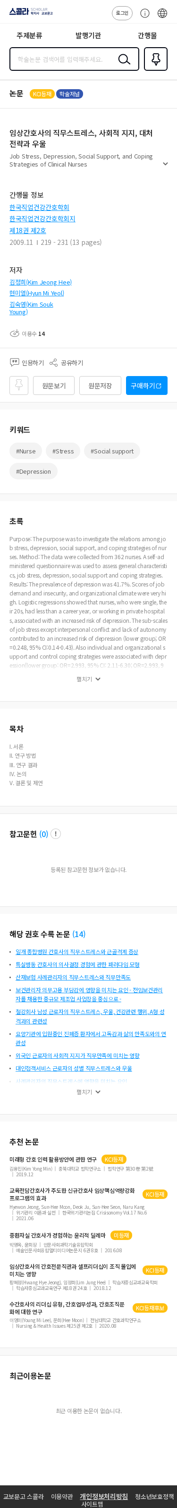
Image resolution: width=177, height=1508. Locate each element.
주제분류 (29, 35)
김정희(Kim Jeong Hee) (40, 281)
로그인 (122, 12)
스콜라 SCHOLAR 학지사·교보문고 (29, 14)
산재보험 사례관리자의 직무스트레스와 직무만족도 (73, 977)
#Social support (112, 450)
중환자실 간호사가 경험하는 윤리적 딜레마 (57, 1235)
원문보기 (54, 385)
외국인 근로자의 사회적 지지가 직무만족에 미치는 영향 (78, 1055)
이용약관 (62, 1496)
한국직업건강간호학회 (39, 207)
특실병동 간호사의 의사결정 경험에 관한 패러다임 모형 (78, 964)
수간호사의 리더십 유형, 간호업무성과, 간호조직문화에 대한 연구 (66, 1307)
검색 (122, 66)
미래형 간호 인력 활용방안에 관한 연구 (53, 1159)
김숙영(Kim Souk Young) (31, 308)
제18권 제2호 (27, 230)
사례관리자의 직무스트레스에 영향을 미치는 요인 (71, 1081)
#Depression (33, 471)
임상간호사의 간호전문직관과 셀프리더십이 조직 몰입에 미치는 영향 (72, 1270)
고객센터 (142, 17)
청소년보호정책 (154, 1496)
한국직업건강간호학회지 (42, 218)
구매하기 (143, 385)
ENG (162, 17)
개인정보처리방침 (104, 1496)
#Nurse (25, 450)
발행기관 (88, 35)
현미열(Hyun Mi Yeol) (36, 292)
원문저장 (100, 385)
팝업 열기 (56, 834)
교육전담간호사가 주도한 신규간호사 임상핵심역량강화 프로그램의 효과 (72, 1194)
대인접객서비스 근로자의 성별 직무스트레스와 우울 (74, 1068)
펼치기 (84, 679)
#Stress (63, 450)
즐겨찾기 (154, 70)
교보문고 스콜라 (23, 1496)
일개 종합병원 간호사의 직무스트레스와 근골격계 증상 (77, 951)
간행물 (147, 35)
